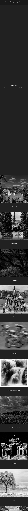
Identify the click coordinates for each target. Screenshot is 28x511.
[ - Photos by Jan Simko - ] (14, 3)
